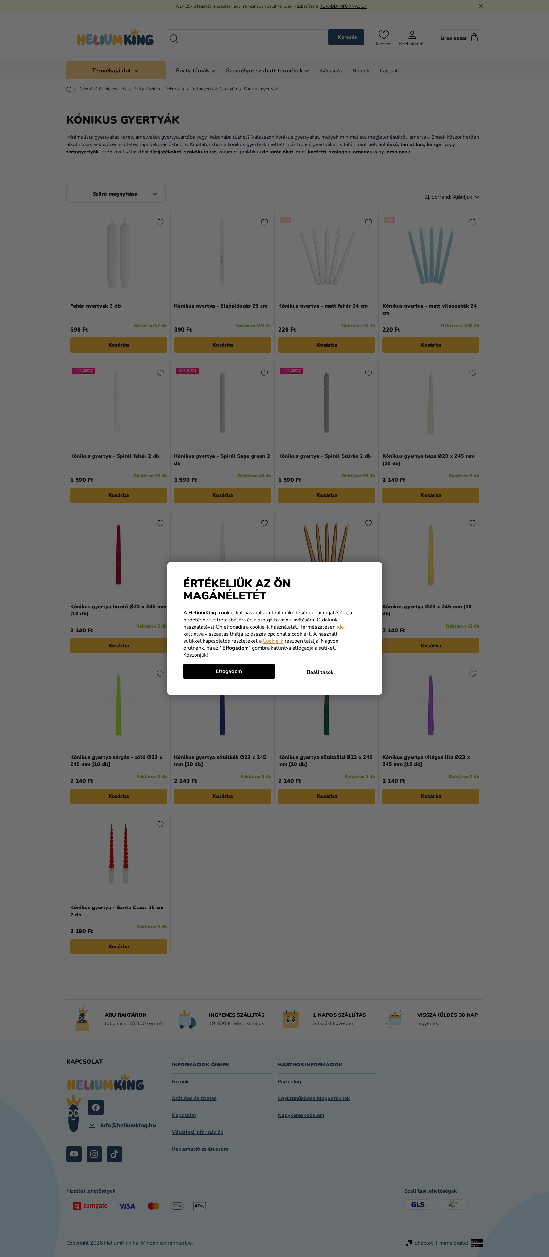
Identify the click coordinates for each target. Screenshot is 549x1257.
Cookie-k (273, 641)
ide (340, 626)
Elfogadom (229, 671)
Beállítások (320, 672)
